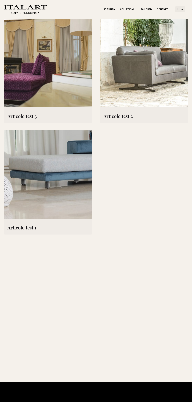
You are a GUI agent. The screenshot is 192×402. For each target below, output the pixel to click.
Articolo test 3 (22, 116)
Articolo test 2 (118, 116)
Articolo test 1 (22, 227)
